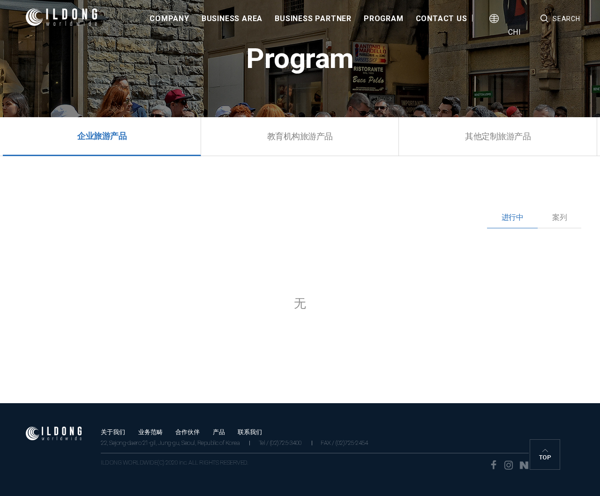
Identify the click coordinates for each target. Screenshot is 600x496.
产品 (219, 432)
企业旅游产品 (102, 136)
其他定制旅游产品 (498, 136)
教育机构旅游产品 (300, 136)
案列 (559, 217)
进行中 (513, 217)
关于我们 (113, 432)
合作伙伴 (187, 432)
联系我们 (250, 432)
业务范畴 (150, 432)
